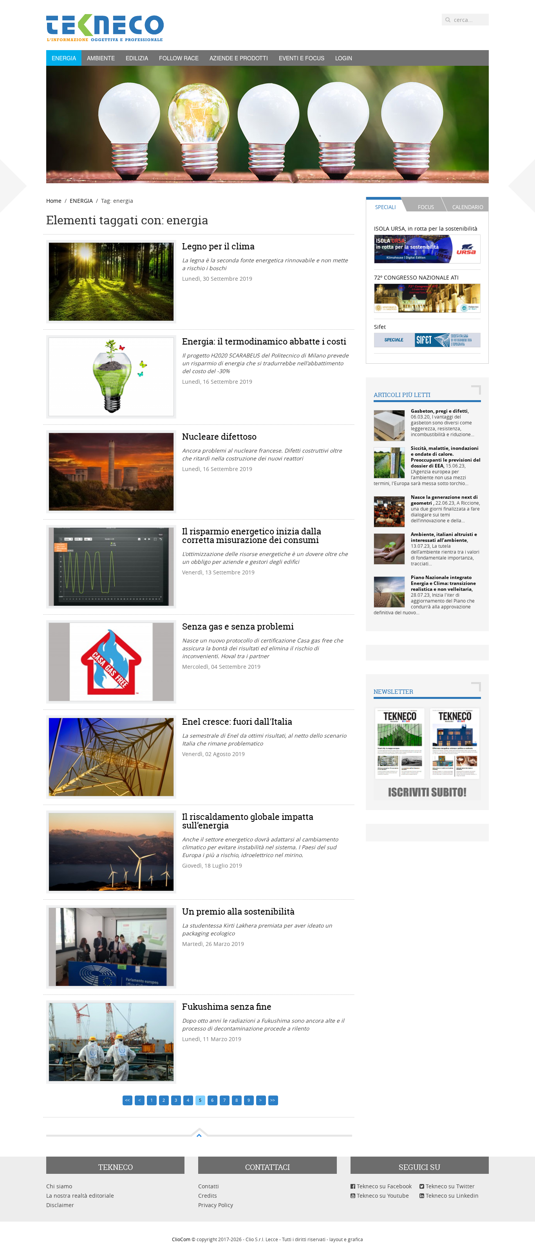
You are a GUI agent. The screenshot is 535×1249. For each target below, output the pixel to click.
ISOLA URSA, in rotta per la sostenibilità (425, 228)
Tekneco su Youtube (382, 1195)
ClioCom (181, 1239)
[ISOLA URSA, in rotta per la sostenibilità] (427, 248)
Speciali (385, 207)
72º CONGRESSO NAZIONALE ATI (416, 277)
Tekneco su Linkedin (451, 1195)
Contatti (208, 1186)
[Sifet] (427, 339)
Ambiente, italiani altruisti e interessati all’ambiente (444, 537)
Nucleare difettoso (219, 436)
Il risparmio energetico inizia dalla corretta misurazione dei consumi (251, 535)
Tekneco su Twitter (449, 1186)
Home (53, 200)
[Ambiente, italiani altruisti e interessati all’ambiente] (389, 548)
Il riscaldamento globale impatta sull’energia (247, 821)
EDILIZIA (137, 58)
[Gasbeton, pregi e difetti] (389, 425)
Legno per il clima (218, 246)
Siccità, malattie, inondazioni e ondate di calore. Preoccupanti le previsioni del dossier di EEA (446, 457)
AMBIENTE (101, 58)
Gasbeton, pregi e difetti (439, 411)
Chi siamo (59, 1186)
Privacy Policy (215, 1205)
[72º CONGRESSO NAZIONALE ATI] (427, 297)
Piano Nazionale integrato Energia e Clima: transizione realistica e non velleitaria (443, 583)
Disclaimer (60, 1205)
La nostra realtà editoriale (80, 1195)
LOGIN (343, 58)
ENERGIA (64, 58)
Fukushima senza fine (226, 1007)
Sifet (380, 326)
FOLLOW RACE (179, 58)
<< (127, 1100)
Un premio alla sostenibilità (238, 911)
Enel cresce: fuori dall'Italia (237, 721)
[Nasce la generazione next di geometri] (389, 511)
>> (273, 1100)
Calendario (467, 207)
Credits (207, 1195)
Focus (426, 207)
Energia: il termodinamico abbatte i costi (264, 341)
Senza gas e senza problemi (238, 626)
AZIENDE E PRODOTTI (239, 58)
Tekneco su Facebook (383, 1186)
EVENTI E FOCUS (301, 58)
